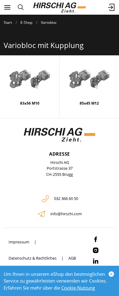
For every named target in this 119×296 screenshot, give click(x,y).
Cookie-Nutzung (78, 288)
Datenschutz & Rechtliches (32, 258)
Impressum (19, 242)
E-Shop (26, 22)
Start (8, 22)
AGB (72, 258)
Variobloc (49, 22)
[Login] (111, 7)
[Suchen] (20, 7)
